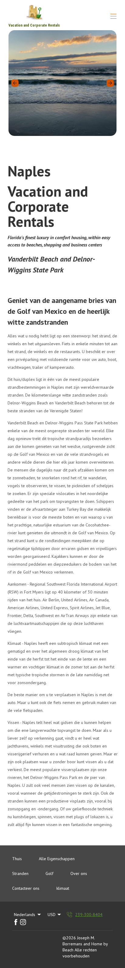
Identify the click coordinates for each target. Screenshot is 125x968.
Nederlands (24, 914)
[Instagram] (23, 922)
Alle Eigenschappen (57, 858)
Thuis (17, 858)
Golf (49, 873)
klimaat (62, 888)
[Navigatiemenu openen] (113, 16)
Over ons (78, 873)
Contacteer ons (25, 888)
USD (52, 914)
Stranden (20, 873)
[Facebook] (15, 922)
